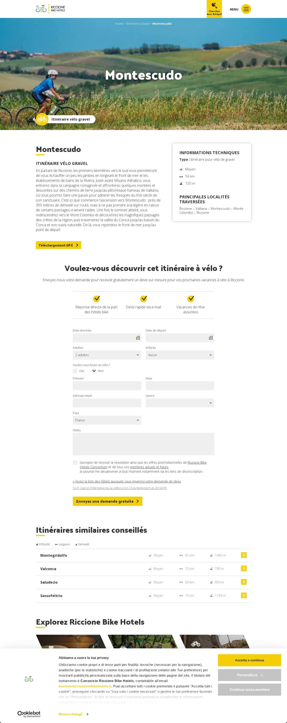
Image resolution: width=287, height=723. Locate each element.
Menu (234, 9)
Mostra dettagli (71, 714)
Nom (149, 378)
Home (119, 24)
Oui (81, 371)
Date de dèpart (156, 330)
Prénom (78, 378)
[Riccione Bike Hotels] (50, 9)
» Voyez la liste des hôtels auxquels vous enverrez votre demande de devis (127, 481)
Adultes (78, 348)
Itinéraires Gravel (137, 24)
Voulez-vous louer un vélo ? (91, 365)
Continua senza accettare (250, 689)
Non (101, 371)
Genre (150, 396)
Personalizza (247, 675)
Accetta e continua (249, 660)
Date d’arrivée (82, 330)
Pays (76, 413)
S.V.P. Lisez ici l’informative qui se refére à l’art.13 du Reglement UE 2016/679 (120, 488)
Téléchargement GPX (56, 245)
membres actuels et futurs (149, 467)
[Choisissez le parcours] (244, 556)
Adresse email (82, 396)
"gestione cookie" (142, 702)
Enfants (151, 348)
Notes (77, 430)
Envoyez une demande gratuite (105, 501)
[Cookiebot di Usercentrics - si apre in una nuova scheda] (29, 714)
